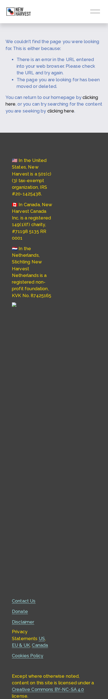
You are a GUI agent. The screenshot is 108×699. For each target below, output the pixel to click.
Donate (20, 611)
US (42, 638)
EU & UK (21, 645)
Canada (40, 645)
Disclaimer (23, 622)
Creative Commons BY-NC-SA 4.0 (48, 689)
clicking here (60, 111)
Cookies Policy (27, 655)
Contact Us (24, 601)
